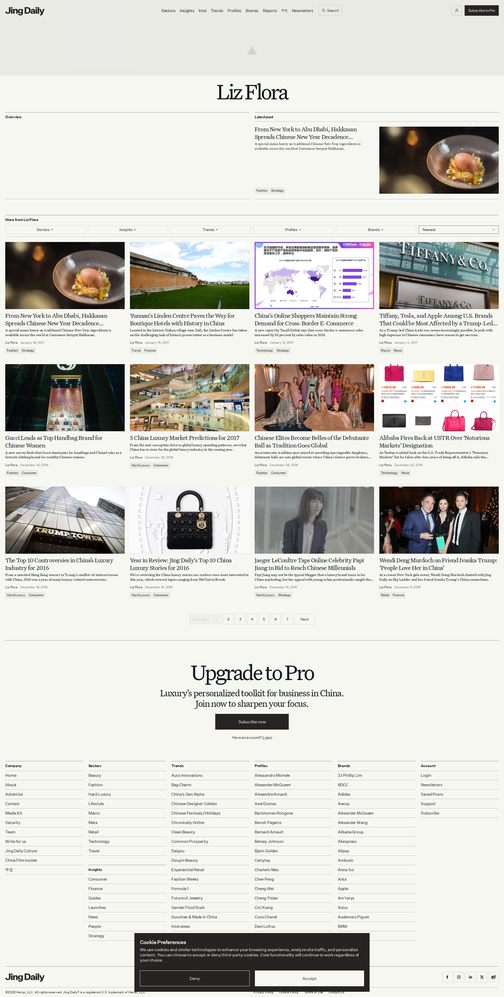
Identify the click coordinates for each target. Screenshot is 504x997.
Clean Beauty (183, 831)
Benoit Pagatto (268, 822)
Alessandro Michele (272, 775)
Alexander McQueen (273, 784)
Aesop (343, 803)
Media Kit (13, 813)
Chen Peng (264, 879)
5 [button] (264, 619)
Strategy (277, 190)
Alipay (343, 850)
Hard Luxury (141, 465)
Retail (385, 595)
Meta (92, 822)
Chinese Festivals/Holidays (195, 813)
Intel (203, 10)
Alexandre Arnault (271, 794)
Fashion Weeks (184, 879)
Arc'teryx (346, 898)
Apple (343, 888)
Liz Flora (11, 342)
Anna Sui (346, 869)
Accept (309, 978)
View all (343, 946)
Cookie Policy (288, 992)
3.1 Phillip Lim (350, 775)
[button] (457, 10)
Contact (12, 803)
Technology (264, 350)
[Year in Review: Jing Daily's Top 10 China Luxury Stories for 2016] (189, 520)
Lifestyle (96, 803)
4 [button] (252, 619)
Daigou (177, 850)
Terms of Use (313, 992)
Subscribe (430, 813)
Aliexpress (347, 841)
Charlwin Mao (267, 869)
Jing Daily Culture (21, 850)
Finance (150, 350)
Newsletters (302, 10)
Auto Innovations (187, 775)
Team (10, 831)
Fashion (261, 190)
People (94, 926)
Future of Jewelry (186, 898)
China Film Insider (21, 860)
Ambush (345, 860)
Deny (195, 978)
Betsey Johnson (269, 841)
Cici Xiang (264, 907)
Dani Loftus (265, 926)
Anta (342, 879)
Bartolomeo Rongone (274, 813)
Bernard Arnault (269, 831)
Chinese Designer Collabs (194, 803)
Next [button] (305, 619)
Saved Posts (432, 794)
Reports (270, 10)
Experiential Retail (187, 869)
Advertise (14, 794)
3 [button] (240, 619)
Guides (94, 898)
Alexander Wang (353, 822)
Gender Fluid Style (187, 907)
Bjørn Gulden (266, 850)
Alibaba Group (351, 831)
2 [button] (228, 619)
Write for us (15, 841)
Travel (136, 350)
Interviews (180, 926)
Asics (343, 907)
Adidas (344, 794)
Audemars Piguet (353, 916)
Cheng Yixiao (266, 898)
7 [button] (287, 619)
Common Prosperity (189, 841)
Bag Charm (181, 784)
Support (428, 803)
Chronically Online (187, 822)
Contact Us (336, 992)
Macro (385, 350)
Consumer (29, 473)
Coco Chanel (266, 916)
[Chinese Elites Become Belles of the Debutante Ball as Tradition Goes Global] (314, 397)
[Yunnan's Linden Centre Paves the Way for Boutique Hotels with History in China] (189, 275)
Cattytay (262, 860)
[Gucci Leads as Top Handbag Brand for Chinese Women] (65, 397)
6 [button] (276, 619)
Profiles (235, 10)
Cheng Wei (264, 888)
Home (10, 775)
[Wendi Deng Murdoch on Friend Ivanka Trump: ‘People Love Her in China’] (439, 520)
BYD (342, 935)
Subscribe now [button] (252, 721)
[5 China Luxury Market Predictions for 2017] (189, 397)
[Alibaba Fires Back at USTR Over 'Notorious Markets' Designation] (439, 397)
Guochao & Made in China (194, 916)
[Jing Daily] (25, 11)
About (11, 784)
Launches (97, 907)
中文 (9, 869)
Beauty (94, 775)
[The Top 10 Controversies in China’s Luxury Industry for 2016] (65, 520)
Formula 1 (179, 888)
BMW (343, 926)
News (398, 350)
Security (12, 822)
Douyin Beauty (184, 860)
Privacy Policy (263, 992)
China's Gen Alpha (187, 794)
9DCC (343, 784)
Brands (252, 10)
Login (267, 737)
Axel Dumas (265, 803)
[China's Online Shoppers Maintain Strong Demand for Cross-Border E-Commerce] (314, 275)
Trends (217, 10)
